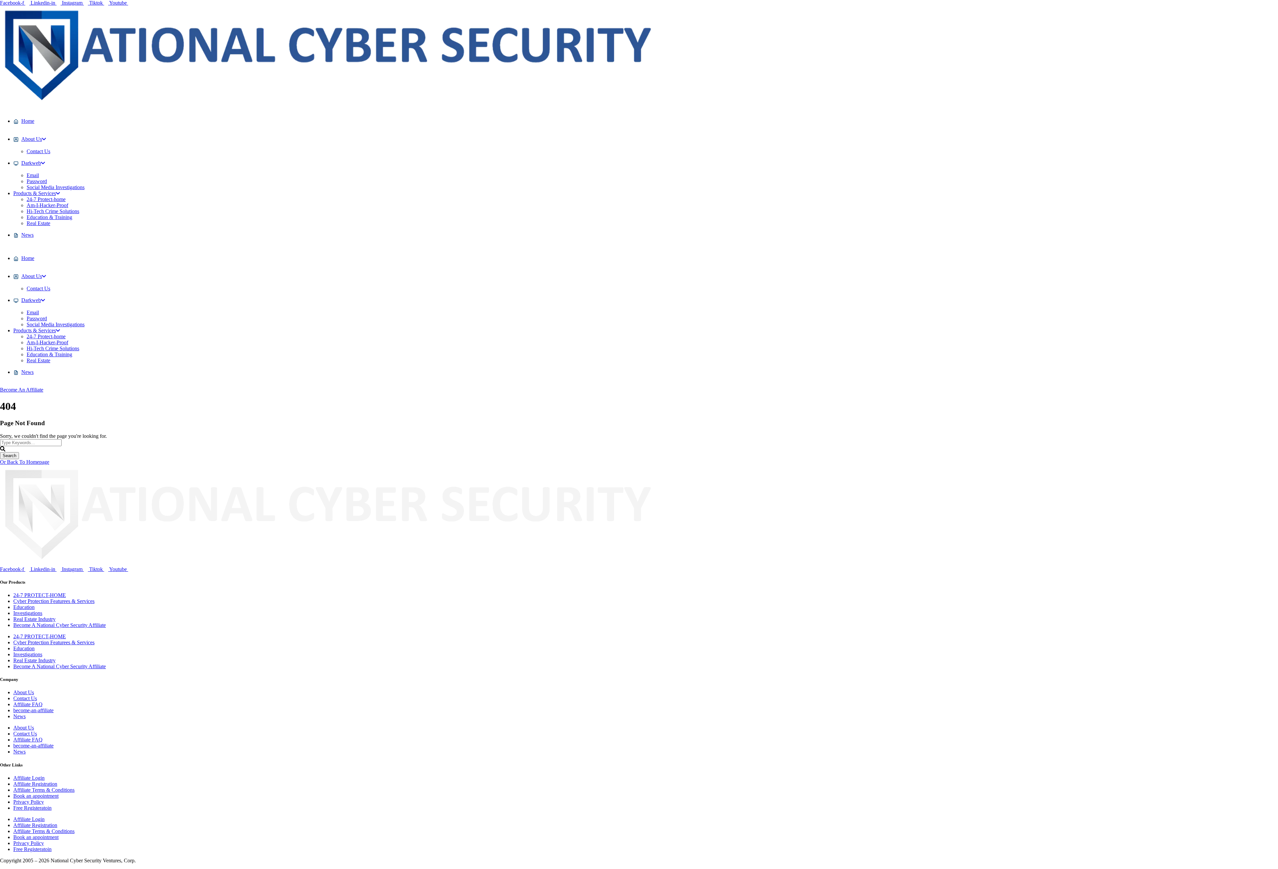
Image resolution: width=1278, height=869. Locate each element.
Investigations (27, 613)
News (19, 716)
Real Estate (38, 223)
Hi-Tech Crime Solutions (53, 211)
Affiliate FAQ (28, 704)
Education (24, 607)
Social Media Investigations (56, 187)
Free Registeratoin (32, 808)
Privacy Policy (28, 802)
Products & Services (34, 193)
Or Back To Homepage (24, 462)
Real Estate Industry (34, 619)
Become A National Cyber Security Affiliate (59, 625)
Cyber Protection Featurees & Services (54, 601)
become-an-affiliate (33, 710)
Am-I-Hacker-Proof (47, 205)
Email (33, 175)
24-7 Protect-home (46, 199)
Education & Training (49, 217)
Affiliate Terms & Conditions (44, 790)
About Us (23, 692)
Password (37, 181)
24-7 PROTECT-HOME (39, 595)
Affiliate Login (29, 778)
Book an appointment (36, 796)
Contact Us (38, 151)
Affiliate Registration (35, 784)
